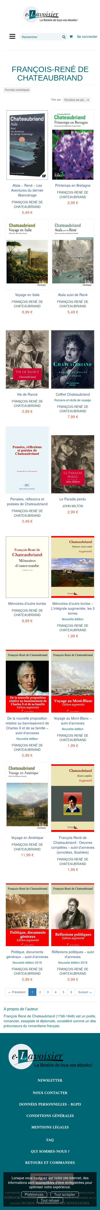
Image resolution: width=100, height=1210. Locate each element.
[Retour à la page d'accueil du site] (50, 14)
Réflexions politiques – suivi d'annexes (73, 954)
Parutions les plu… (75, 100)
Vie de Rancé (27, 394)
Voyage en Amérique (27, 837)
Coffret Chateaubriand (73, 394)
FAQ (50, 1140)
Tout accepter (64, 1194)
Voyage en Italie (27, 294)
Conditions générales (50, 1116)
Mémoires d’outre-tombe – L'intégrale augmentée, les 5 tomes (73, 608)
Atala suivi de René (73, 294)
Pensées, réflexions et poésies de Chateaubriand (27, 501)
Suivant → (85, 992)
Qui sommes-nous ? (50, 1151)
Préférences (34, 1194)
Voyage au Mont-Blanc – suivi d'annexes (73, 720)
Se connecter (87, 36)
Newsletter (50, 1080)
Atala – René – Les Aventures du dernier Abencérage (27, 190)
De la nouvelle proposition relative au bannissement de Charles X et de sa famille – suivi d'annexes (27, 725)
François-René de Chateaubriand (27, 204)
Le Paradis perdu (72, 498)
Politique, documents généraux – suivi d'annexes (27, 954)
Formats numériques (17, 90)
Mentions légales (50, 1127)
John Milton (72, 506)
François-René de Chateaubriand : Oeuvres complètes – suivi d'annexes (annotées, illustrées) (72, 845)
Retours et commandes (50, 1162)
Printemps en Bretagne (73, 185)
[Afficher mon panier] (71, 36)
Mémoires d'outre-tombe (27, 603)
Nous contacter (50, 1093)
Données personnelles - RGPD (50, 1104)
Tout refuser (50, 1200)
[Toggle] (12, 36)
